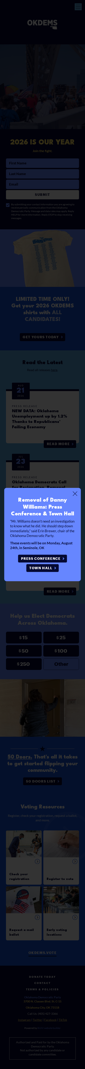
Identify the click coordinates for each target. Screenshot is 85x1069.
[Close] (75, 493)
